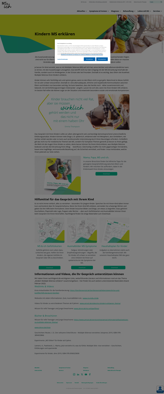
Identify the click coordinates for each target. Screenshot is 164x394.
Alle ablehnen (89, 59)
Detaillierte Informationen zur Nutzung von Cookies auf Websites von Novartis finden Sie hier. (82, 54)
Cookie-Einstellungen (62, 59)
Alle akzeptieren (102, 59)
